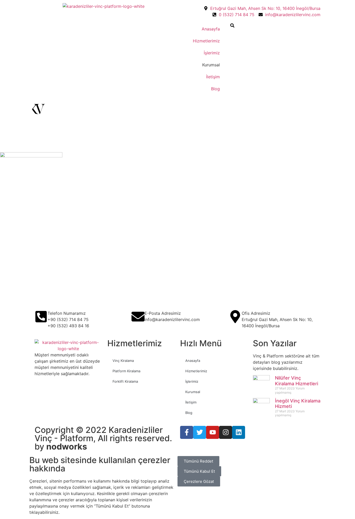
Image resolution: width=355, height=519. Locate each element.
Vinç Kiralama (123, 360)
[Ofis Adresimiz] (235, 316)
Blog (215, 88)
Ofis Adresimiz (256, 313)
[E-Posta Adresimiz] (138, 316)
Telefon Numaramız (67, 313)
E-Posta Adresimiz (162, 313)
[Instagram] (225, 432)
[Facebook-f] (186, 432)
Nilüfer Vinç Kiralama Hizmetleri (296, 380)
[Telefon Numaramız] (41, 316)
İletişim (213, 76)
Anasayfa (211, 28)
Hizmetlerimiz (206, 40)
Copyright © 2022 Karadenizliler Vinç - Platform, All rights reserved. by (103, 438)
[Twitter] (199, 432)
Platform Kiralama (126, 371)
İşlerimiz (212, 52)
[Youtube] (212, 432)
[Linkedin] (238, 432)
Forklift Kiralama (125, 381)
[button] (232, 26)
